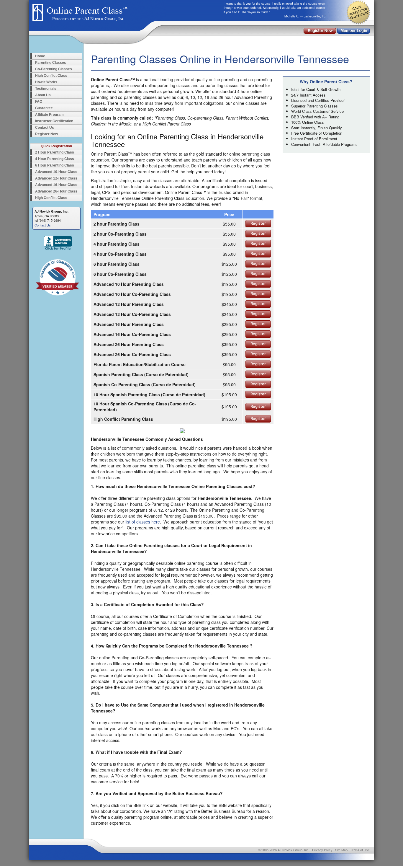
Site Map (341, 849)
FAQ (38, 102)
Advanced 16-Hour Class (56, 185)
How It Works (46, 82)
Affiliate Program (49, 114)
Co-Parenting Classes (53, 69)
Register (258, 223)
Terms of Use (360, 849)
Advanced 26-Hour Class (56, 191)
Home (40, 56)
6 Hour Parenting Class (54, 165)
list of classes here (142, 522)
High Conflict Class (51, 76)
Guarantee (44, 108)
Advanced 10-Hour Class (56, 172)
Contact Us (44, 127)
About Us (43, 95)
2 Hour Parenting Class (54, 152)
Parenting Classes (50, 63)
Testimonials (45, 89)
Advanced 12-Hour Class (56, 178)
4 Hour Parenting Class (54, 159)
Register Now (46, 134)
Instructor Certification (54, 121)
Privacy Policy (322, 849)
